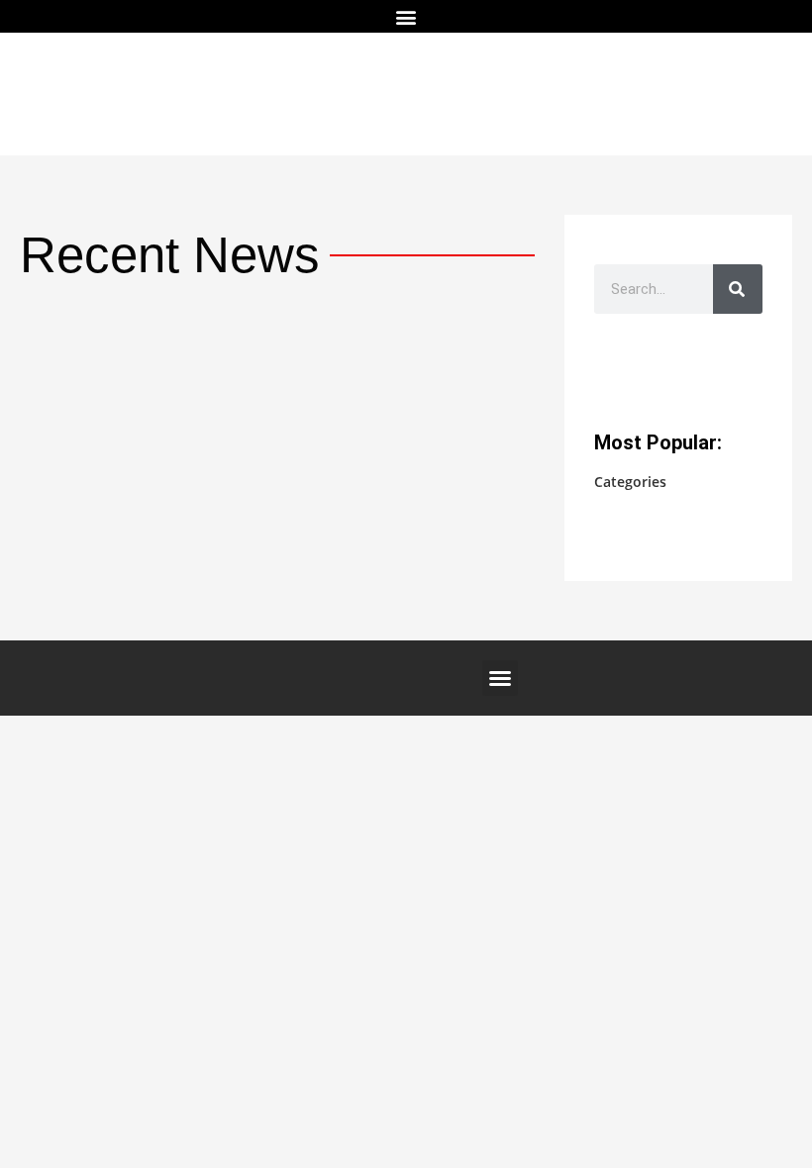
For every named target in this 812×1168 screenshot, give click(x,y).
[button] (406, 16)
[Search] (737, 289)
